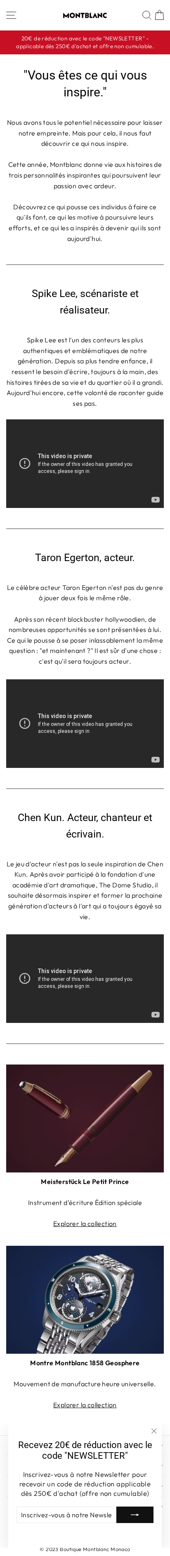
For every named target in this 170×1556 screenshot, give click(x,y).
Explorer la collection (85, 1223)
